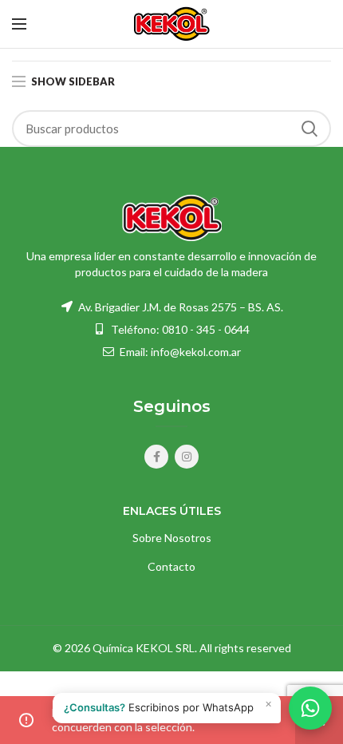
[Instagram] (187, 457)
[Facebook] (156, 457)
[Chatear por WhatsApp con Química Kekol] (310, 708)
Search (309, 128)
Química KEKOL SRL (144, 648)
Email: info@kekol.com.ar (179, 351)
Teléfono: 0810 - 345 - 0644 (180, 329)
